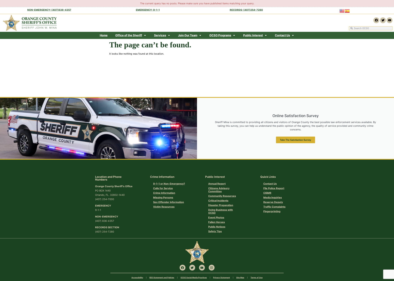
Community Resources (222, 195)
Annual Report (217, 183)
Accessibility (137, 277)
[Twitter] (383, 20)
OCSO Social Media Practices (194, 277)
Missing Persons (163, 197)
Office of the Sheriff (128, 35)
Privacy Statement (221, 277)
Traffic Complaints (274, 206)
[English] (342, 10)
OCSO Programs (220, 35)
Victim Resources (164, 206)
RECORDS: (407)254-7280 (246, 9)
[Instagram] (212, 268)
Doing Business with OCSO (220, 211)
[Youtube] (389, 20)
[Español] (347, 10)
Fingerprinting (271, 211)
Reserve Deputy (273, 202)
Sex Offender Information (168, 202)
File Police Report (273, 188)
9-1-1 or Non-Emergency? (169, 183)
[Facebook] (376, 20)
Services (160, 35)
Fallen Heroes (216, 222)
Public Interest (253, 35)
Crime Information (164, 192)
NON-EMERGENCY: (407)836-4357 (49, 9)
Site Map (240, 277)
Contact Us (282, 35)
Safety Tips (215, 231)
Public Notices (216, 226)
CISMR (267, 192)
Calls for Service (163, 188)
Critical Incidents (218, 200)
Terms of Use (257, 277)
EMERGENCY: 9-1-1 (148, 9)
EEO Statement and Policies (161, 277)
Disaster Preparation (220, 205)
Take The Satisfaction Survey (295, 140)
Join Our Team (187, 35)
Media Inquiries (272, 197)
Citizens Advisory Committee (218, 190)
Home (104, 35)
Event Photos (216, 217)
